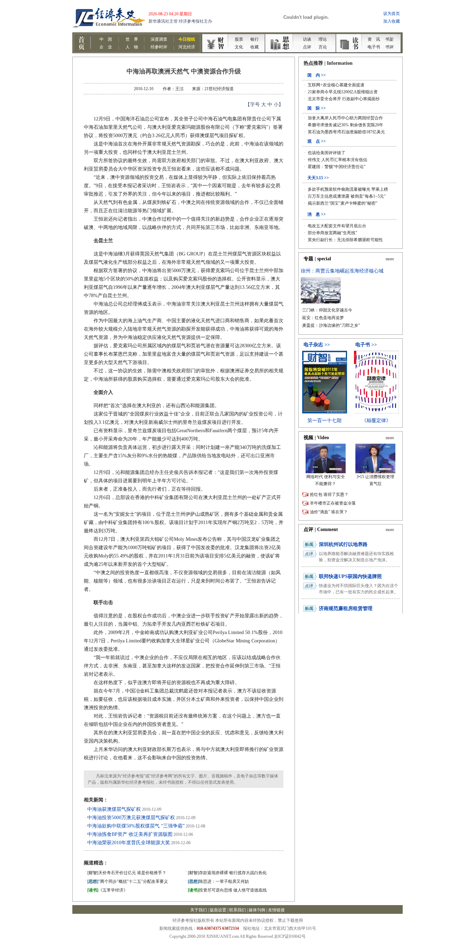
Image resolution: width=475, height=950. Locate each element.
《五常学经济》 (107, 890)
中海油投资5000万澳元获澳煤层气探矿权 (131, 817)
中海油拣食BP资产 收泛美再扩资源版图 (129, 834)
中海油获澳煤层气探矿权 (114, 809)
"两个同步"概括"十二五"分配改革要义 (127, 881)
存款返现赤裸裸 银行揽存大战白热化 (227, 872)
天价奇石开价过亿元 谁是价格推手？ (126, 872)
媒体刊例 (257, 910)
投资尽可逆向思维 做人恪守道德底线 (227, 890)
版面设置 (218, 910)
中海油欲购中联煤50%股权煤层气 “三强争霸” (136, 826)
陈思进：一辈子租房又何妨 (218, 881)
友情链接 (276, 910)
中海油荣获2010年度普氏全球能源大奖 (128, 842)
